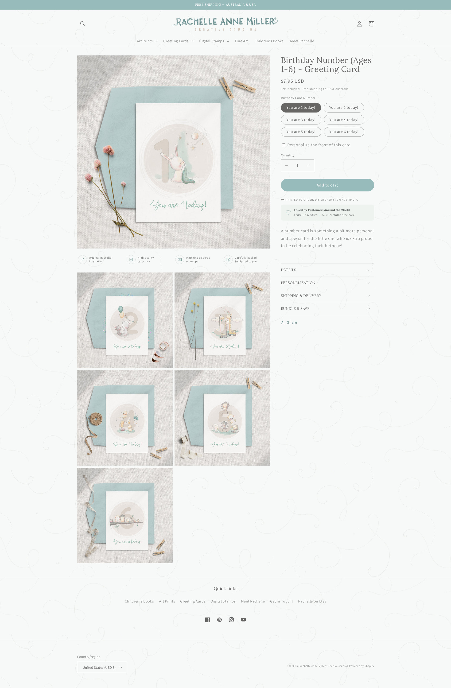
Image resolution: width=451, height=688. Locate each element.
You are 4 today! (344, 119)
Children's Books (139, 601)
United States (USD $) (99, 667)
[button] (83, 24)
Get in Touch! (281, 601)
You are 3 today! (301, 119)
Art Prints (167, 601)
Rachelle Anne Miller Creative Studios (323, 666)
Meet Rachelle (253, 601)
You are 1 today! (301, 107)
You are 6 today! (344, 131)
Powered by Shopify (361, 666)
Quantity (288, 155)
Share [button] (292, 322)
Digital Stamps (223, 601)
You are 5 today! (301, 131)
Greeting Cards (193, 601)
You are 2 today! (343, 107)
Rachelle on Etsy (312, 601)
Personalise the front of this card (318, 145)
